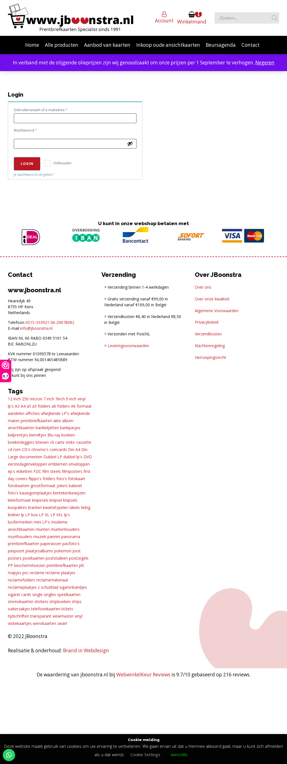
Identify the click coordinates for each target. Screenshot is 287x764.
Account (164, 20)
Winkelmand (191, 21)
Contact (251, 45)
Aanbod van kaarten (107, 45)
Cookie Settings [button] (145, 754)
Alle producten (61, 45)
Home (32, 45)
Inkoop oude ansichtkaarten (168, 45)
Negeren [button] (264, 62)
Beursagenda (221, 45)
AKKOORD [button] (179, 754)
